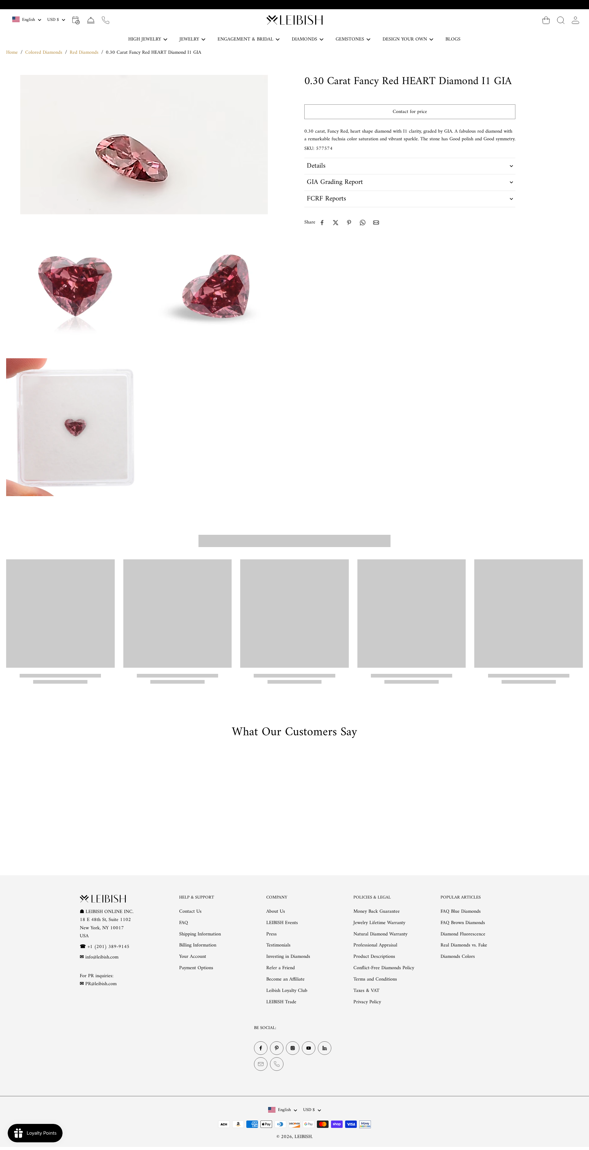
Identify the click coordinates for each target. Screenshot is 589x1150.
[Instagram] (292, 1048)
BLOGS (452, 39)
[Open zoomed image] (75, 286)
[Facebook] (261, 1048)
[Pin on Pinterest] (349, 222)
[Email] (261, 1064)
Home (12, 52)
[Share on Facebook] (322, 222)
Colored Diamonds (43, 52)
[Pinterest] (276, 1048)
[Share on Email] (376, 222)
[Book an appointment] (76, 20)
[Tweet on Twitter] (335, 222)
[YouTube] (308, 1048)
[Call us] (105, 20)
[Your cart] (546, 20)
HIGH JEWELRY (144, 39)
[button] (409, 111)
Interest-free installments (298, 4)
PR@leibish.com (101, 984)
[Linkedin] (324, 1048)
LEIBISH (303, 1137)
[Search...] (560, 20)
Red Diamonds (84, 52)
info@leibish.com (101, 957)
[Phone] (276, 1064)
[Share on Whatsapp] (362, 222)
